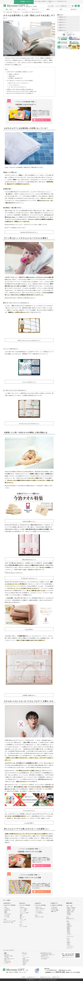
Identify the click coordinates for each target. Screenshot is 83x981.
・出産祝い (68, 923)
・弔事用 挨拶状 (25, 960)
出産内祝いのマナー (16, 12)
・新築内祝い (68, 913)
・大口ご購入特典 (43, 958)
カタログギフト (7, 903)
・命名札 (23, 958)
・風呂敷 (23, 964)
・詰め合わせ (21, 907)
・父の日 (68, 939)
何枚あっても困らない (14, 74)
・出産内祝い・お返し (70, 910)
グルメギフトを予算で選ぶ (25, 905)
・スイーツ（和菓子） (23, 910)
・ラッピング (24, 954)
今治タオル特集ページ (28, 521)
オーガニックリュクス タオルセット (18, 87)
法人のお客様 (50, 6)
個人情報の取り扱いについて (32, 977)
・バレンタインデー (70, 946)
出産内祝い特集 (9, 12)
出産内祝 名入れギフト (70, 918)
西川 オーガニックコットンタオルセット (19, 83)
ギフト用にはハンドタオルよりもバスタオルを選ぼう (20, 80)
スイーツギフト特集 (23, 926)
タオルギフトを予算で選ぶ (41, 905)
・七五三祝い (68, 934)
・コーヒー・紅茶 (22, 919)
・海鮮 (20, 918)
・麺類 (20, 915)
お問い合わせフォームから (65, 970)
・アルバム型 (6, 915)
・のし (23, 955)
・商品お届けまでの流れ (8, 955)
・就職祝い (68, 928)
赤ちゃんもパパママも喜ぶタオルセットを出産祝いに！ (20, 93)
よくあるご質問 (28, 823)
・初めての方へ (6, 954)
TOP (4, 12)
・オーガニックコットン (39, 910)
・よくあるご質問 (7, 961)
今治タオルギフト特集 (39, 916)
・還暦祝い (68, 927)
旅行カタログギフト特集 (8, 922)
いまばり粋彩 (28, 629)
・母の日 (68, 938)
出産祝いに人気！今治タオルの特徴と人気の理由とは (20, 89)
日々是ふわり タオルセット (28, 578)
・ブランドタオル (38, 911)
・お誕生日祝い (69, 925)
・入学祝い (68, 932)
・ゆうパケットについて (45, 957)
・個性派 (5, 911)
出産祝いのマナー (62, 22)
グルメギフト (22, 903)
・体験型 (5, 912)
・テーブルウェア (54, 907)
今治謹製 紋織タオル (28, 695)
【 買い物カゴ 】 (7, 962)
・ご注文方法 (6, 957)
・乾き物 (21, 914)
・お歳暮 (68, 944)
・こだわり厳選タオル (39, 912)
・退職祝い (68, 929)
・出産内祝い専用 (7, 910)
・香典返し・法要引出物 (70, 907)
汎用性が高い (12, 76)
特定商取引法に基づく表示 (45, 977)
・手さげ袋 (24, 962)
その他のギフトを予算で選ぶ (56, 905)
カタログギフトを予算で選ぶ (10, 905)
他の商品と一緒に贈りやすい (16, 78)
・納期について (6, 960)
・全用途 (5, 907)
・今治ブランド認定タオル (40, 908)
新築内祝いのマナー (63, 30)
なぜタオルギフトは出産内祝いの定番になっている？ (20, 71)
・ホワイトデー (69, 948)
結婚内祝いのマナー (63, 17)
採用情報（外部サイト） (57, 977)
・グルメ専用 (6, 908)
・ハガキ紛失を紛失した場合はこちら (47, 954)
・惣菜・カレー (22, 916)
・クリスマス (68, 945)
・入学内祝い (68, 914)
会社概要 (23, 977)
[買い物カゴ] (78, 5)
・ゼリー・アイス (22, 911)
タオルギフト (38, 903)
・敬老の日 (68, 942)
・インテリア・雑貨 (54, 910)
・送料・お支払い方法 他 (9, 958)
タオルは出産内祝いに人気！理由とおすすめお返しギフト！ (32, 12)
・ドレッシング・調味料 (23, 912)
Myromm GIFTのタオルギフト (28, 232)
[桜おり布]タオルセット (28, 559)
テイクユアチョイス (28, 810)
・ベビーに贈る (6, 916)
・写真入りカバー (25, 961)
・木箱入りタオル (38, 907)
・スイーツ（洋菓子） (23, 908)
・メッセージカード (26, 957)
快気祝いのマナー (62, 27)
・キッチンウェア (54, 908)
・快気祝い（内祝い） (70, 911)
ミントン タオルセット (14, 85)
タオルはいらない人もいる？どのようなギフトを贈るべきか (22, 91)
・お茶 (20, 922)
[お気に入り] (75, 5)
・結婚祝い (68, 924)
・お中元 (68, 941)
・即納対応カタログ (44, 955)
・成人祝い (68, 931)
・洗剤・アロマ (53, 911)
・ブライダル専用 (7, 914)
